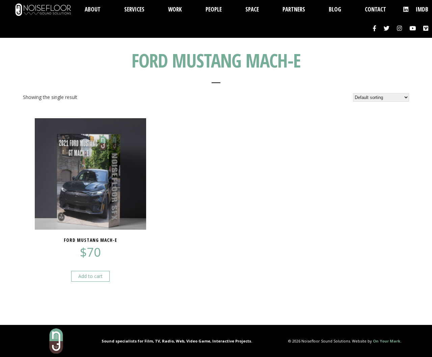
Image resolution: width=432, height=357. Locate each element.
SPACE (252, 9)
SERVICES (134, 9)
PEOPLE (214, 9)
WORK (175, 9)
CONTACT (375, 9)
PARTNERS (293, 9)
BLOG (335, 9)
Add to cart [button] (90, 276)
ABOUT (93, 9)
